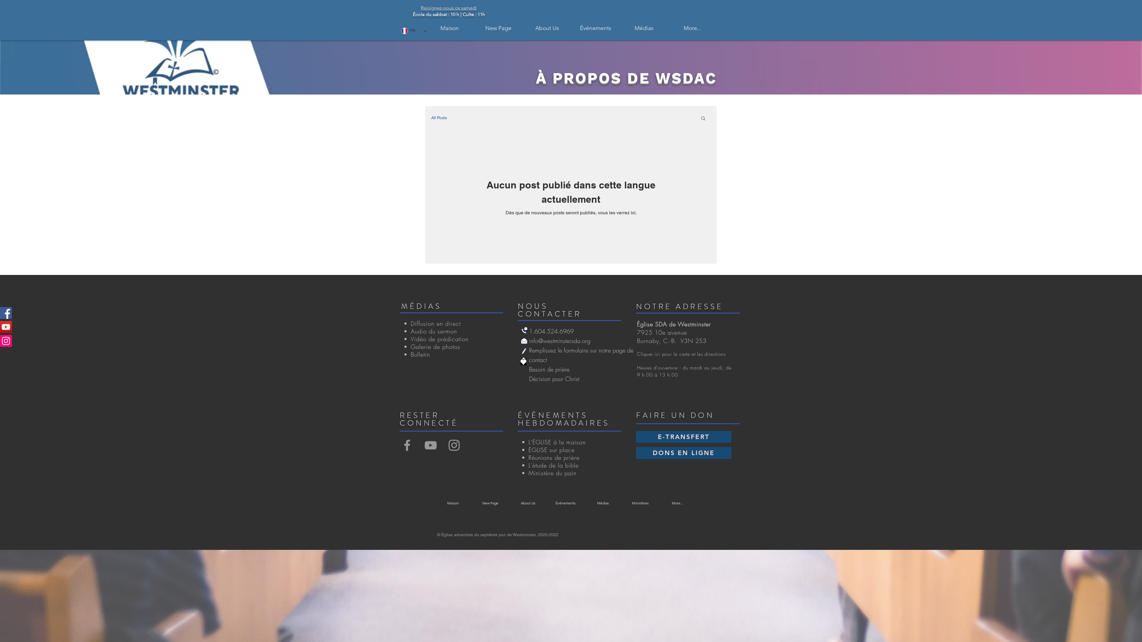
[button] (547, 28)
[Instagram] (6, 341)
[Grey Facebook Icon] (407, 445)
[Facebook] (6, 313)
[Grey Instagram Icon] (454, 445)
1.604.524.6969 (551, 331)
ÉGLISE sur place (551, 450)
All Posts (439, 117)
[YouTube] (6, 327)
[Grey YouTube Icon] (430, 445)
